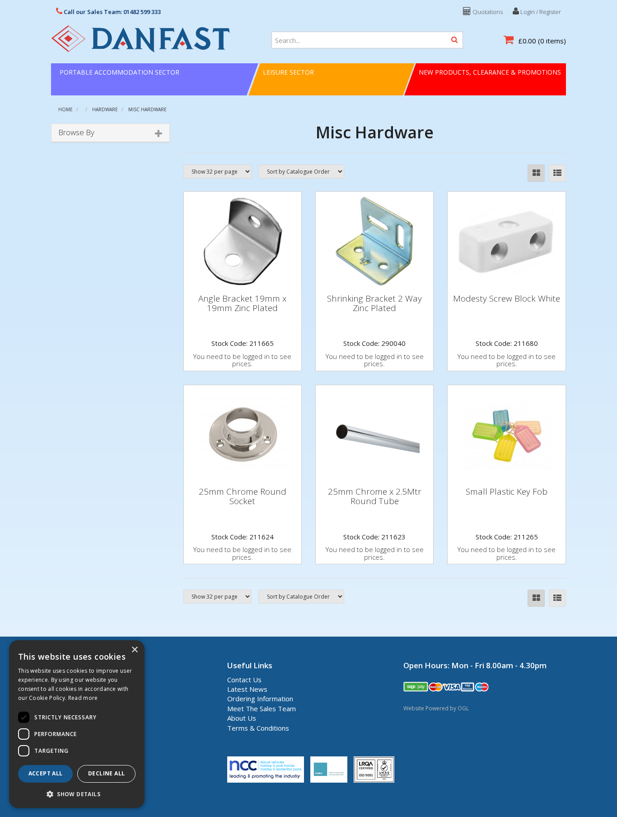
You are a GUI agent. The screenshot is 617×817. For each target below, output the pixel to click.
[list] (557, 173)
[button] (77, 794)
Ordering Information (260, 698)
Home (65, 109)
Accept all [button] (45, 773)
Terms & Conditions (258, 727)
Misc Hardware (147, 109)
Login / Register (540, 12)
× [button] (134, 650)
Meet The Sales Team (261, 708)
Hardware (105, 109)
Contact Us (244, 679)
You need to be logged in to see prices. (242, 360)
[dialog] (77, 724)
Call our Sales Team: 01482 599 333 (111, 12)
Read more (83, 698)
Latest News (247, 689)
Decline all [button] (106, 773)
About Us (241, 718)
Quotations (487, 12)
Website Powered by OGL (436, 708)
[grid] (536, 173)
